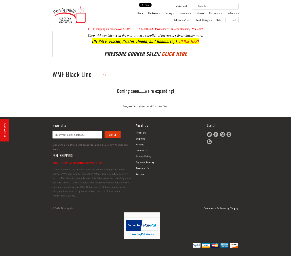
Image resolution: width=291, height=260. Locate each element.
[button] (4, 130)
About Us (141, 132)
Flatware (199, 13)
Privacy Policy (143, 156)
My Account (181, 6)
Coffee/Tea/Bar (182, 20)
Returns (140, 144)
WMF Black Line (72, 74)
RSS (209, 141)
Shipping (141, 138)
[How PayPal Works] (142, 230)
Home (140, 13)
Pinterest (222, 134)
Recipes (140, 174)
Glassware (215, 13)
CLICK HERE (189, 41)
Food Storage (204, 20)
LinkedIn (228, 134)
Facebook (215, 134)
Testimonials (142, 168)
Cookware (154, 13)
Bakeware (185, 13)
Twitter (209, 134)
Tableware (232, 13)
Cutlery (169, 13)
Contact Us (141, 150)
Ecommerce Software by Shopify (221, 208)
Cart (234, 20)
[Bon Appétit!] (82, 14)
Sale (218, 20)
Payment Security (145, 162)
